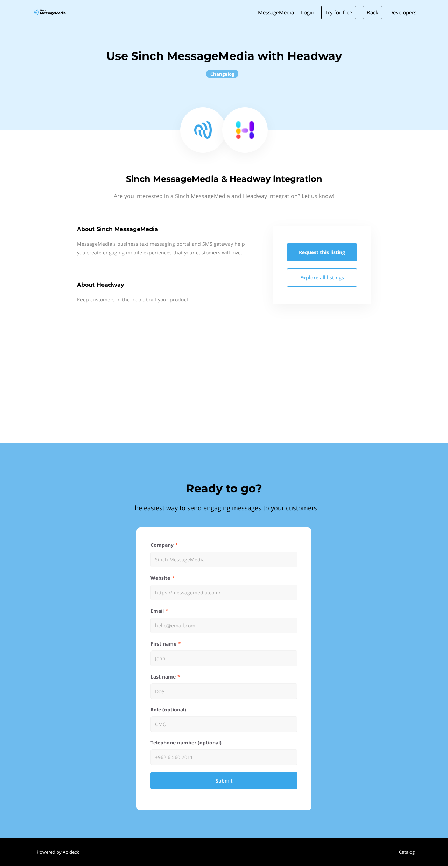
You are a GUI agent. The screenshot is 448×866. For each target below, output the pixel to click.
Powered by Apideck (58, 852)
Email (157, 610)
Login (307, 12)
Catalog (407, 852)
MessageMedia (276, 12)
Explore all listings (322, 277)
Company (162, 544)
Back (372, 12)
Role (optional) (168, 709)
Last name (163, 676)
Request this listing (322, 252)
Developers (402, 12)
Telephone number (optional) (186, 742)
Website (160, 577)
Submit (224, 780)
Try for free (338, 12)
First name (163, 643)
